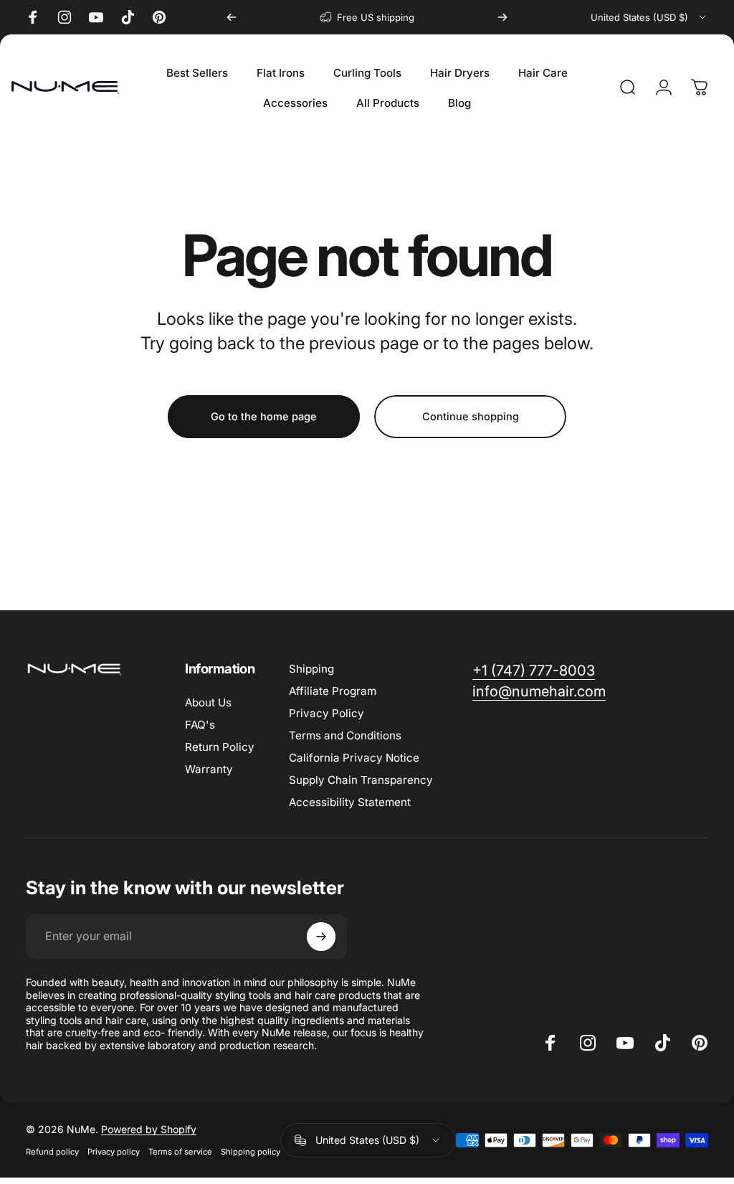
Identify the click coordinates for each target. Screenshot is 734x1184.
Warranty (209, 769)
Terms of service (180, 1152)
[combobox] (649, 17)
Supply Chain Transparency (361, 780)
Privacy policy (113, 1152)
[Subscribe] (321, 936)
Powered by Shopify (148, 1129)
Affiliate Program (332, 691)
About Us (208, 702)
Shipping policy (250, 1152)
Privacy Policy (326, 713)
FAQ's (200, 724)
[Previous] (231, 17)
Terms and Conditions (345, 735)
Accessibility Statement (350, 802)
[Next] (502, 17)
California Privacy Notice (354, 757)
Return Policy (219, 747)
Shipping (311, 669)
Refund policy (52, 1152)
